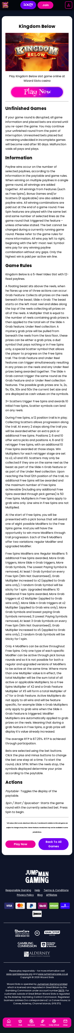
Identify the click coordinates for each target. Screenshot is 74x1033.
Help (37, 890)
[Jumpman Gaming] (37, 882)
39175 (61, 990)
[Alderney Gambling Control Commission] (37, 954)
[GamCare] (22, 933)
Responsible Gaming (18, 890)
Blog (40, 895)
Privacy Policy (25, 895)
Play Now (20, 844)
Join (45, 5)
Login (28, 5)
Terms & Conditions (56, 890)
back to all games (53, 844)
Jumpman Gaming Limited (52, 984)
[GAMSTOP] (52, 933)
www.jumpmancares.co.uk (53, 974)
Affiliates (51, 895)
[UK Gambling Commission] (27, 944)
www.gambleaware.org (19, 974)
